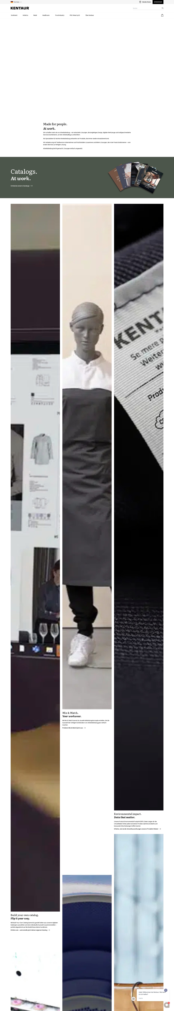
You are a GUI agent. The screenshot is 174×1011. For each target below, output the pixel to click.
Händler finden (146, 2)
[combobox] (147, 8)
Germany (16, 2)
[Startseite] (20, 8)
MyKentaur (158, 2)
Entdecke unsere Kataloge (20, 186)
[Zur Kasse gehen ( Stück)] (162, 15)
